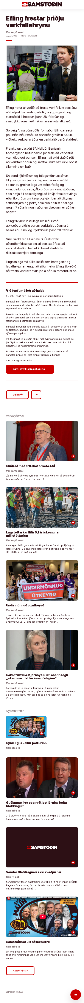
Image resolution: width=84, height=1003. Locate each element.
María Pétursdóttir (29, 35)
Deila (18, 394)
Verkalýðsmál (14, 32)
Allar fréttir (20, 970)
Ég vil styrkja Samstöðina (30, 369)
